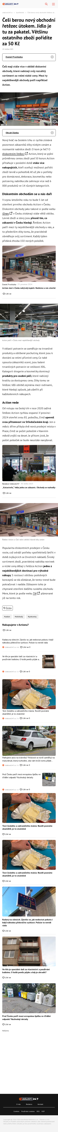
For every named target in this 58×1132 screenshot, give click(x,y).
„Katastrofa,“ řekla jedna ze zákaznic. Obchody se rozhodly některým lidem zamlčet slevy (29, 487)
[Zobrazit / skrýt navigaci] (53, 4)
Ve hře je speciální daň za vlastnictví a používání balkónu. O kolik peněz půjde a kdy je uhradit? (20, 658)
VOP (43, 1111)
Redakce (29, 1104)
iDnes (5, 213)
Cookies (16, 1111)
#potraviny (32, 616)
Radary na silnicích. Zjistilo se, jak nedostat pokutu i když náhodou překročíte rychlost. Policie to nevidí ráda (27, 641)
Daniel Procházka (14, 57)
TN (34, 593)
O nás (18, 1104)
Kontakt (40, 1104)
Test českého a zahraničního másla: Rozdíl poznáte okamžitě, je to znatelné (25, 712)
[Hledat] (46, 4)
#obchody (19, 616)
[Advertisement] (29, 1060)
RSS (38, 1111)
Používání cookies (28, 1111)
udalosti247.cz (7, 13)
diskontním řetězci (13, 154)
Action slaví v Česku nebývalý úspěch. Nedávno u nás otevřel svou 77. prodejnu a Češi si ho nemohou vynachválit (29, 288)
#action (7, 616)
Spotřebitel (20, 13)
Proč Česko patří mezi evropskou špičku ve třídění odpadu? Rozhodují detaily (21, 776)
